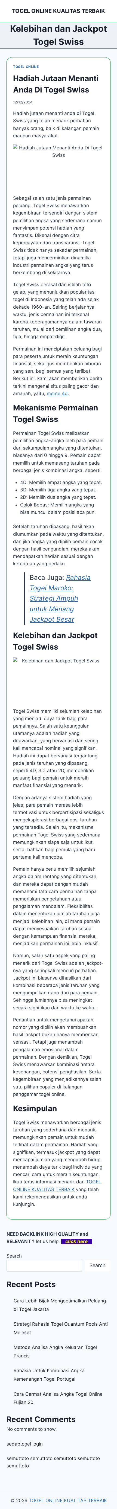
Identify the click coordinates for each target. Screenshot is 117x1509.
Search (14, 1256)
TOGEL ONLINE (26, 67)
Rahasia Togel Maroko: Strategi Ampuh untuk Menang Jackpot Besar (60, 599)
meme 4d (57, 393)
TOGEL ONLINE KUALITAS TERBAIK (68, 1500)
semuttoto (18, 1458)
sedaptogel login (25, 1444)
